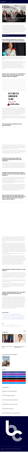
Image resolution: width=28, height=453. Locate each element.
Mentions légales (3, 448)
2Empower (17, 448)
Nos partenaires (7, 448)
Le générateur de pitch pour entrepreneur (7, 408)
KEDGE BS (4, 326)
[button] (10, 1)
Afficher (8, 35)
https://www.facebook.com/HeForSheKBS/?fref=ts (17, 317)
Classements (3, 402)
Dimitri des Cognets (6, 20)
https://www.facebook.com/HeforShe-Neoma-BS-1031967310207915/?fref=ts (15, 315)
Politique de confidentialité (12, 448)
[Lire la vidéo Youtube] (14, 49)
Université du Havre (17, 326)
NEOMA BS (7, 326)
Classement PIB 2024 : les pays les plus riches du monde (9, 404)
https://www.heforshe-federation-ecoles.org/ (14, 314)
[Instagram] (25, 448)
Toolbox (3, 389)
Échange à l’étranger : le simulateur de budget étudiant (9, 391)
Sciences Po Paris (11, 326)
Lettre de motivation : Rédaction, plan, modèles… (8, 395)
